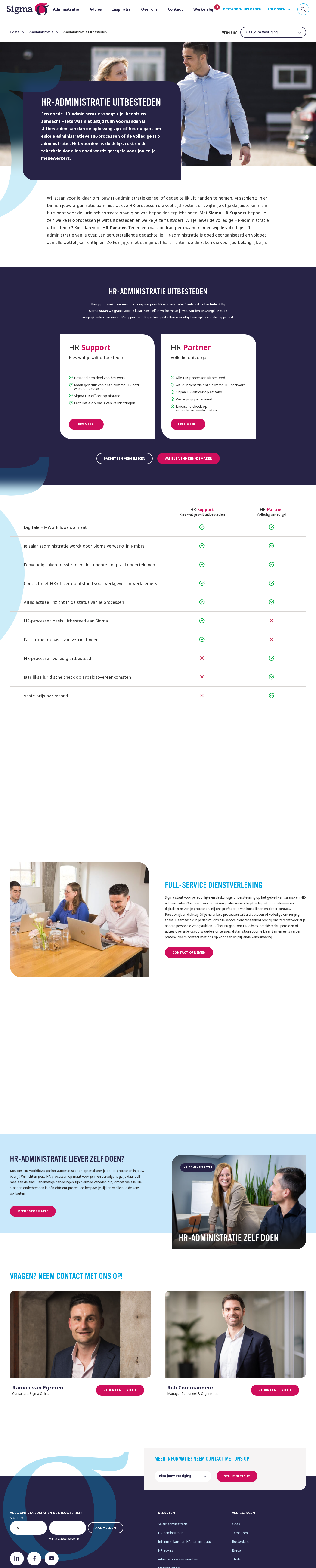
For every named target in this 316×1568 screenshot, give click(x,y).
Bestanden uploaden (242, 9)
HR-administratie (170, 1533)
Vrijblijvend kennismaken (188, 458)
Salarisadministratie (173, 1524)
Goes (236, 1524)
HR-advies (165, 1550)
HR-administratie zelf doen (229, 1238)
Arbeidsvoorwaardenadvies (178, 1559)
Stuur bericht (237, 1476)
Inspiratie (121, 9)
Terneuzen (240, 1533)
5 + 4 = (15, 1518)
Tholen (237, 1559)
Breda (236, 1550)
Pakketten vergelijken (124, 458)
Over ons (149, 9)
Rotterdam (240, 1541)
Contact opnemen (189, 952)
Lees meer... (86, 424)
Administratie (66, 9)
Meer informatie (32, 1211)
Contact (175, 9)
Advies (96, 9)
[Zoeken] (303, 9)
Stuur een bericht (120, 1390)
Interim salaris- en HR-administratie (185, 1541)
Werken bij (203, 9)
